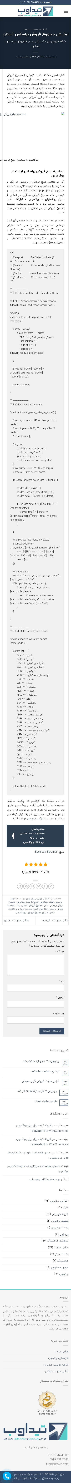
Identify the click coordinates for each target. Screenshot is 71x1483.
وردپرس (27, 29)
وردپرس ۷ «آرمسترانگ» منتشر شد (37, 1091)
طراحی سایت (61, 1247)
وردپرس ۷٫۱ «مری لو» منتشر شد (41, 1061)
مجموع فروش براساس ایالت (29, 905)
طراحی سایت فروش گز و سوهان (40, 1081)
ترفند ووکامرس (46, 902)
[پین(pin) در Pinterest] (26, 886)
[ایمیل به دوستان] (32, 886)
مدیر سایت (21, 56)
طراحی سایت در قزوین (15, 920)
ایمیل (60, 997)
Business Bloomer (46, 852)
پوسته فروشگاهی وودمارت (44, 1179)
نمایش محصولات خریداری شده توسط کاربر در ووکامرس (38, 1155)
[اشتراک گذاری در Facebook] (45, 886)
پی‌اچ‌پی (63, 1234)
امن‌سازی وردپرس (58, 1358)
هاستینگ (62, 1261)
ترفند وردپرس (35, 819)
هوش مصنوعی (59, 1267)
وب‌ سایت (58, 1013)
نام (61, 981)
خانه (63, 41)
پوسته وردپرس (59, 1227)
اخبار (65, 1207)
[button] (66, 11)
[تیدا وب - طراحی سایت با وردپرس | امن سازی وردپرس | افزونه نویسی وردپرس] (35, 11)
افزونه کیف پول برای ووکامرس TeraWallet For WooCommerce (42, 1128)
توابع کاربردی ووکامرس (27, 902)
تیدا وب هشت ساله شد (45, 1071)
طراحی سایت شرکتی (56, 1371)
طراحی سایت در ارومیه (55, 920)
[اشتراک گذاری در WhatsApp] (51, 886)
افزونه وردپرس (60, 1214)
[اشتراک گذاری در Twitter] (39, 886)
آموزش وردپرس (39, 29)
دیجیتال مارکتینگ (57, 1241)
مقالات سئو (61, 1254)
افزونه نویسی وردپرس (55, 1365)
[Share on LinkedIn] (20, 886)
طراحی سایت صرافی (45, 1101)
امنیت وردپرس (59, 1221)
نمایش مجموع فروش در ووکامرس (32, 912)
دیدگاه (59, 952)
